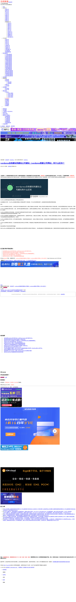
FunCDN (8, 565)
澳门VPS (7, 11)
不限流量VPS (8, 49)
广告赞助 (18, 166)
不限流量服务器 (8, 68)
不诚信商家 (5, 123)
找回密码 (13, 126)
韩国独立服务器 (8, 63)
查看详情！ (43, 175)
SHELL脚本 (5, 113)
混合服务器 (7, 50)
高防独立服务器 (8, 69)
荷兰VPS (9, 30)
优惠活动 (7, 103)
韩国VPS (7, 15)
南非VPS (9, 29)
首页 (4, 6)
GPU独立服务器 (8, 55)
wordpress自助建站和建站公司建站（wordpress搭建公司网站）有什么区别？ (32, 163)
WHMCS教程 (10, 93)
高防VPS (7, 40)
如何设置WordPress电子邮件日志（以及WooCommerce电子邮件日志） (17, 251)
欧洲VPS (7, 20)
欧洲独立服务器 (8, 66)
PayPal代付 (68, 177)
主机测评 (5, 76)
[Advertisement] (38, 150)
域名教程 (9, 83)
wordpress (5, 287)
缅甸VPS (9, 25)
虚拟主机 (7, 79)
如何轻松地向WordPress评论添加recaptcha (12, 346)
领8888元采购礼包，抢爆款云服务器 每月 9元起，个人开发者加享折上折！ (21, 260)
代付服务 (5, 110)
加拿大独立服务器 (9, 70)
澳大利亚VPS (10, 36)
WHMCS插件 (10, 96)
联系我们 (20, 567)
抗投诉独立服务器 (9, 75)
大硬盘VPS (7, 48)
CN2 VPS (7, 44)
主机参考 (10, 2)
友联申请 (32, 567)
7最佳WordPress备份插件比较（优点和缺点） (12, 254)
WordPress (7, 98)
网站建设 (7, 99)
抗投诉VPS (7, 46)
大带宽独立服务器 (9, 74)
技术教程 (7, 100)
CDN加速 (7, 85)
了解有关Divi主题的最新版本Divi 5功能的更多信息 (14, 344)
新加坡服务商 (8, 122)
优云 (4, 565)
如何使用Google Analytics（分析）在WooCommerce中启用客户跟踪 (18, 350)
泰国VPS (9, 24)
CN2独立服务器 (8, 54)
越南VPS (9, 28)
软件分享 (7, 89)
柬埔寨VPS (10, 34)
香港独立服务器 (8, 59)
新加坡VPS (10, 31)
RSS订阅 (28, 567)
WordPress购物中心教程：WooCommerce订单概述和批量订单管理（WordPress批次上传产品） (23, 348)
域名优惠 (9, 82)
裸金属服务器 (8, 51)
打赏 (1, 284)
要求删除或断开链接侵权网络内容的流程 (61, 561)
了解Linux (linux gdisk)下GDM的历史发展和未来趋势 (11, 289)
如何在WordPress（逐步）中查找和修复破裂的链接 (13, 256)
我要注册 (8, 126)
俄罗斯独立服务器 (9, 71)
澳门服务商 (7, 117)
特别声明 (63, 294)
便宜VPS (7, 39)
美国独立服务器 (8, 64)
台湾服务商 (7, 118)
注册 (6, 377)
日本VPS (7, 14)
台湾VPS (7, 13)
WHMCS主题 (10, 94)
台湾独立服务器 (8, 60)
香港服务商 (7, 116)
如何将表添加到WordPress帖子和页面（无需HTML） (14, 252)
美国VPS (7, 16)
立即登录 (2, 377)
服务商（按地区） (6, 115)
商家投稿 (5, 108)
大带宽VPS (7, 45)
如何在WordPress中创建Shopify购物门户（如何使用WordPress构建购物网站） (19, 253)
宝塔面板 (7, 104)
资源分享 (7, 101)
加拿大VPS (10, 33)
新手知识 (7, 88)
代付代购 (16, 382)
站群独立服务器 (8, 56)
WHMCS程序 (10, 95)
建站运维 (5, 90)
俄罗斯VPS (10, 35)
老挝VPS (9, 26)
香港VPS (7, 9)
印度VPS (9, 23)
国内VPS (7, 10)
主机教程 (5, 87)
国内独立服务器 (8, 58)
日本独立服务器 (8, 61)
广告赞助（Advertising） (8, 111)
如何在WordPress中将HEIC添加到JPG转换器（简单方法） (16, 345)
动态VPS (7, 41)
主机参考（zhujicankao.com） (12, 567)
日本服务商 (7, 120)
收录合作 (5, 112)
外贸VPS (7, 43)
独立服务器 (5, 53)
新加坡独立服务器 (9, 73)
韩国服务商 (7, 121)
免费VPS (7, 84)
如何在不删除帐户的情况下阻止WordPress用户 (13, 349)
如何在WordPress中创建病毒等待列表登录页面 (13, 351)
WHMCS (7, 92)
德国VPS (7, 19)
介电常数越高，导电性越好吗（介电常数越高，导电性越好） (13, 291)
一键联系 (12, 384)
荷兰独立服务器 (8, 65)
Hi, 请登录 (2, 126)
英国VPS (7, 18)
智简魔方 (7, 105)
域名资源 (7, 80)
